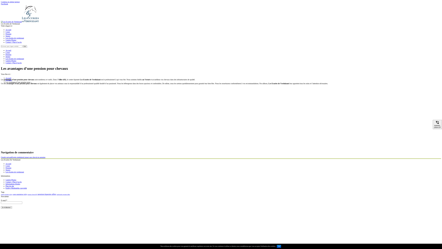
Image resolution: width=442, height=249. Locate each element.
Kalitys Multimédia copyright (16, 188)
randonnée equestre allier (63, 194)
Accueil (8, 78)
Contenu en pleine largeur (10, 2)
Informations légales (13, 184)
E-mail (4, 200)
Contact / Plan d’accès (14, 182)
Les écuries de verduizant (15, 172)
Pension (8, 168)
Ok (279, 246)
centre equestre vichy (6, 194)
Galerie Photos (11, 180)
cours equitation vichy (20, 194)
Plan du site (10, 186)
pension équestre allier (47, 194)
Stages (8, 170)
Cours (8, 166)
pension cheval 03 (32, 194)
